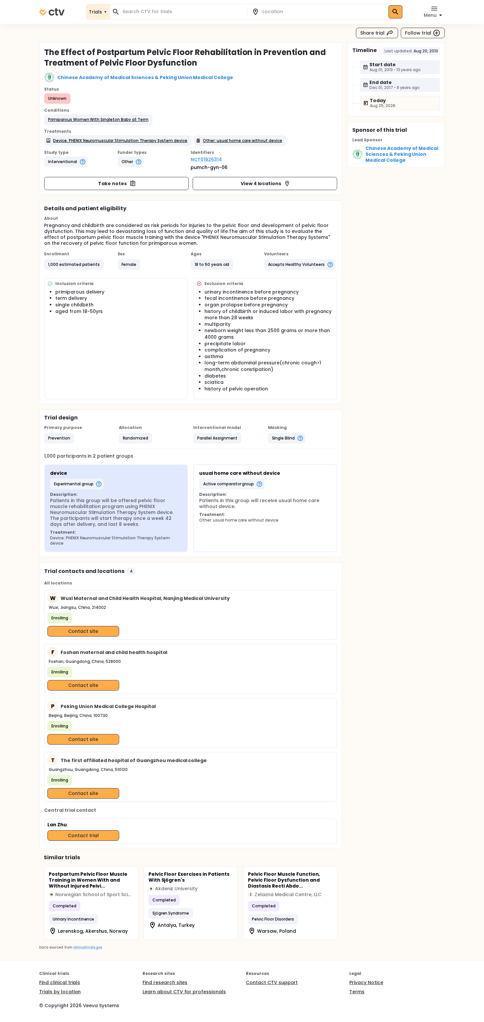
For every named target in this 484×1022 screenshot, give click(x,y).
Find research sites (165, 982)
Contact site (83, 631)
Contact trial (83, 835)
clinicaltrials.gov (87, 947)
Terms (356, 992)
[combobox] (182, 12)
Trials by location (60, 992)
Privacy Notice (366, 982)
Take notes (112, 183)
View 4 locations (261, 183)
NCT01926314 (206, 159)
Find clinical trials (59, 982)
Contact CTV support (272, 982)
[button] (98, 119)
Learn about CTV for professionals (184, 992)
